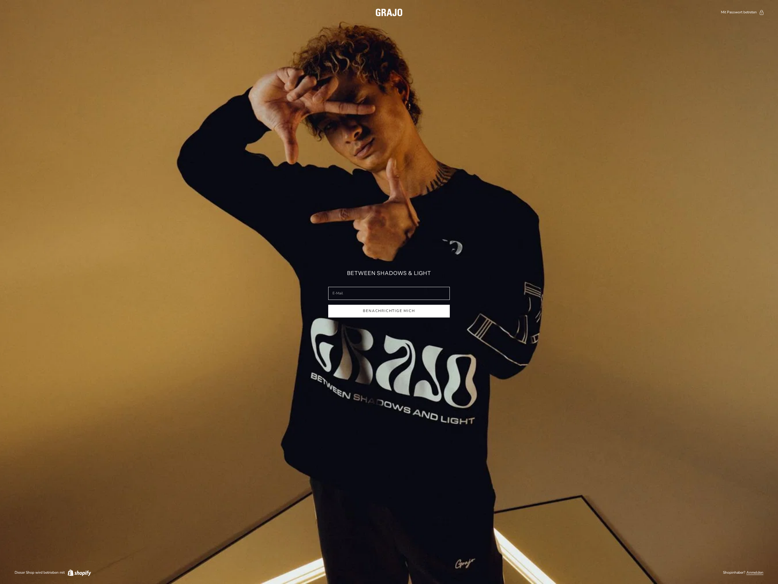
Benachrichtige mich (389, 310)
